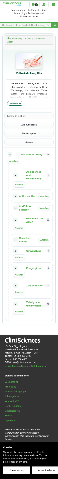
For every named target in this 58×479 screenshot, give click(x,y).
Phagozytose (33, 268)
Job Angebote (12, 396)
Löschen (29, 141)
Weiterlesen (14, 103)
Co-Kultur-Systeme (25, 208)
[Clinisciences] (8, 38)
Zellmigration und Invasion (33, 304)
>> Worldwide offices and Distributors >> (25, 366)
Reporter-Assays (24, 239)
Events (8, 415)
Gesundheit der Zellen (35, 220)
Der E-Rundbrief (13, 405)
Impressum (10, 420)
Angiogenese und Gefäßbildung (34, 175)
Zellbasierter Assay (31, 154)
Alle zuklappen (29, 133)
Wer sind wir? (12, 401)
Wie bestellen (12, 381)
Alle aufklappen (29, 124)
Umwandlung (33, 251)
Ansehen (13, 161)
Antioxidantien (27, 196)
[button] (29, 158)
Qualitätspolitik (12, 410)
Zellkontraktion (34, 285)
